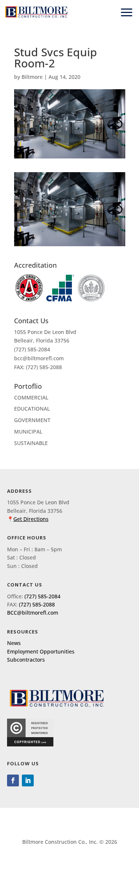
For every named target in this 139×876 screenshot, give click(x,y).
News (14, 642)
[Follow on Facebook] (13, 780)
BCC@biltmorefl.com (32, 612)
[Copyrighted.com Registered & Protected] (30, 744)
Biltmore (32, 76)
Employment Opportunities (41, 651)
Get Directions (31, 518)
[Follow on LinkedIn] (28, 780)
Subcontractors (26, 659)
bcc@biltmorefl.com (39, 358)
